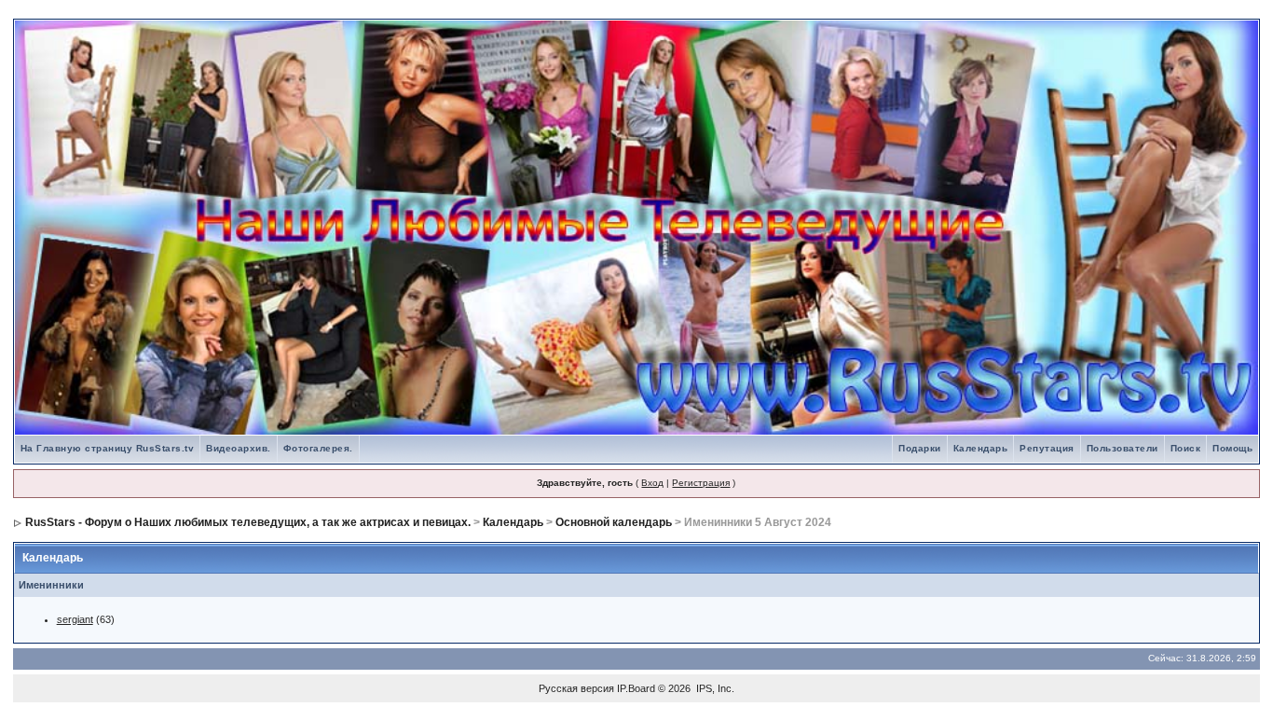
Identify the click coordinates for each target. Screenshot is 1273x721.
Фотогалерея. (318, 448)
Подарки (919, 448)
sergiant (75, 619)
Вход (652, 483)
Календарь (980, 448)
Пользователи (1122, 448)
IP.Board (636, 688)
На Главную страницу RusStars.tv (108, 448)
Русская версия (576, 688)
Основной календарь (613, 522)
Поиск (1185, 448)
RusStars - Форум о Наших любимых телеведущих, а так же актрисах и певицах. (248, 522)
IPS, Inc (714, 688)
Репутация (1047, 448)
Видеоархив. (238, 448)
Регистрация (701, 483)
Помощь (1232, 448)
